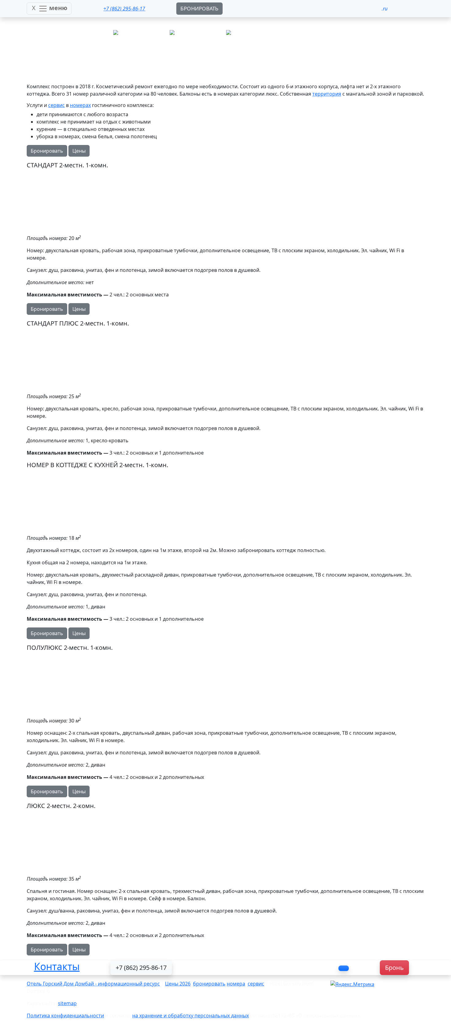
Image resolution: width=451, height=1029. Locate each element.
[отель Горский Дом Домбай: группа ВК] (343, 968)
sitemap (67, 1003)
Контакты (57, 966)
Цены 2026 (178, 983)
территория (326, 93)
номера (236, 983)
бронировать (209, 983)
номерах (80, 105)
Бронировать (47, 150)
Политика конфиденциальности (65, 1015)
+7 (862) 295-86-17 (141, 967)
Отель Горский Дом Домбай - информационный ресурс (93, 983)
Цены (79, 150)
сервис (56, 105)
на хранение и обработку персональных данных (190, 1015)
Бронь (394, 967)
